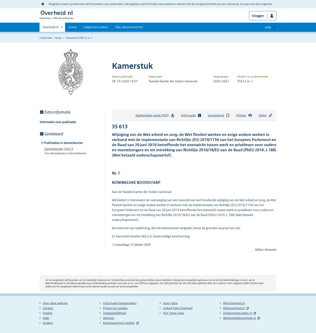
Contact (48, 308)
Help (46, 318)
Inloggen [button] (258, 16)
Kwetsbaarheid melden (119, 323)
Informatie (188, 115)
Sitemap (108, 318)
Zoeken (48, 323)
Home (72, 27)
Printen (241, 115)
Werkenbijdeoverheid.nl (239, 318)
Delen (263, 115)
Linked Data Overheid (178, 308)
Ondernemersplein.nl (237, 313)
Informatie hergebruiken (120, 303)
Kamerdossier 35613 (58, 149)
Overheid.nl (51, 28)
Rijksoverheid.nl (234, 308)
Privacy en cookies (115, 308)
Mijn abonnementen (129, 27)
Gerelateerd (216, 115)
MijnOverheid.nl (234, 303)
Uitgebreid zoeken (95, 27)
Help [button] (268, 27)
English (47, 313)
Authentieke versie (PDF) (153, 116)
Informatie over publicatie (58, 122)
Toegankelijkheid (114, 313)
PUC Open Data (173, 313)
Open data (170, 303)
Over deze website (55, 303)
